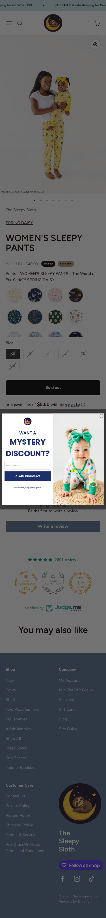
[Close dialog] (101, 416)
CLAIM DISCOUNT (27, 476)
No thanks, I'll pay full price (27, 487)
